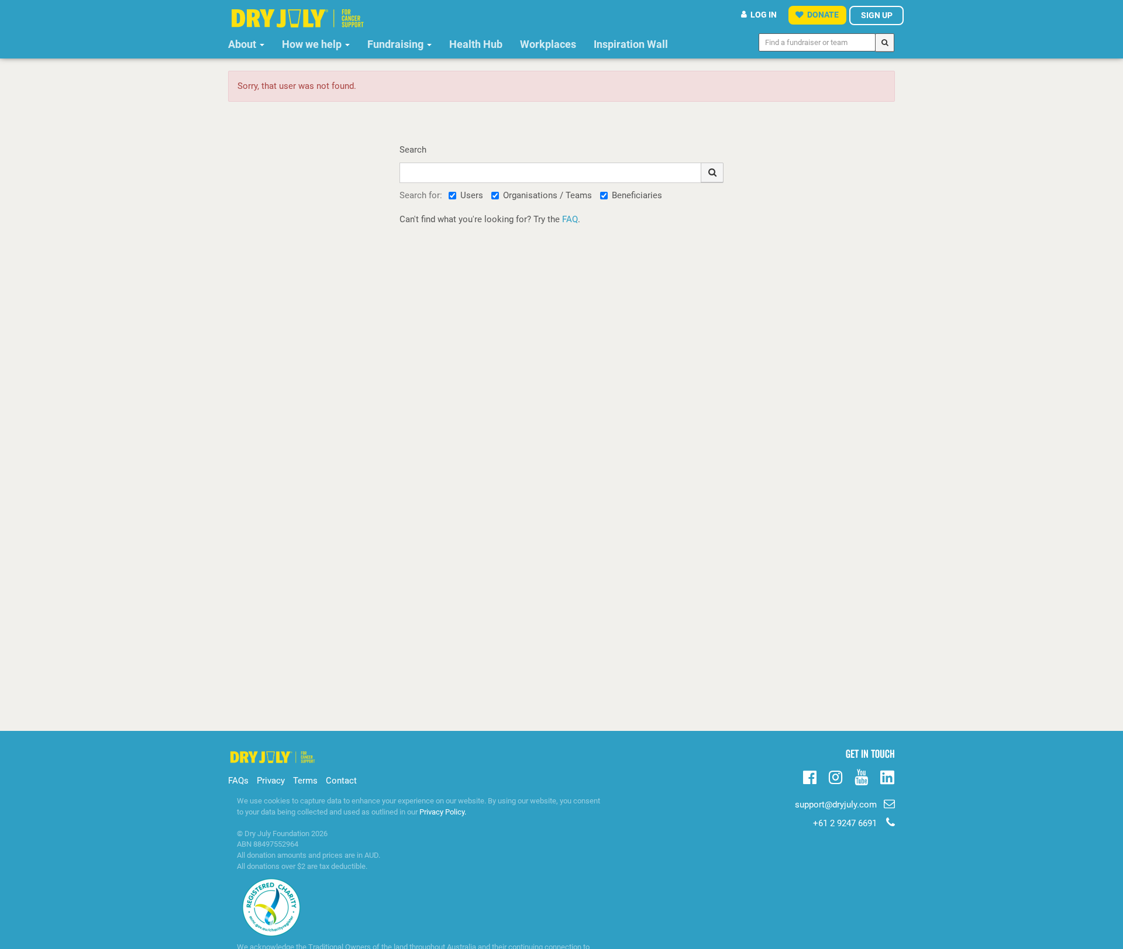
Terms (305, 780)
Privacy (271, 780)
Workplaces (548, 44)
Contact (341, 780)
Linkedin (887, 778)
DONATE (823, 14)
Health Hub (475, 44)
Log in (763, 14)
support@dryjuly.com (836, 804)
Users (471, 195)
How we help (313, 44)
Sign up (877, 15)
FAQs (238, 780)
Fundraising (396, 44)
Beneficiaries (637, 195)
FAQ (570, 219)
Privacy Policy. (442, 811)
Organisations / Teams (547, 195)
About (243, 44)
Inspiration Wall (631, 44)
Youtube (861, 776)
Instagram (835, 776)
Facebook (810, 776)
